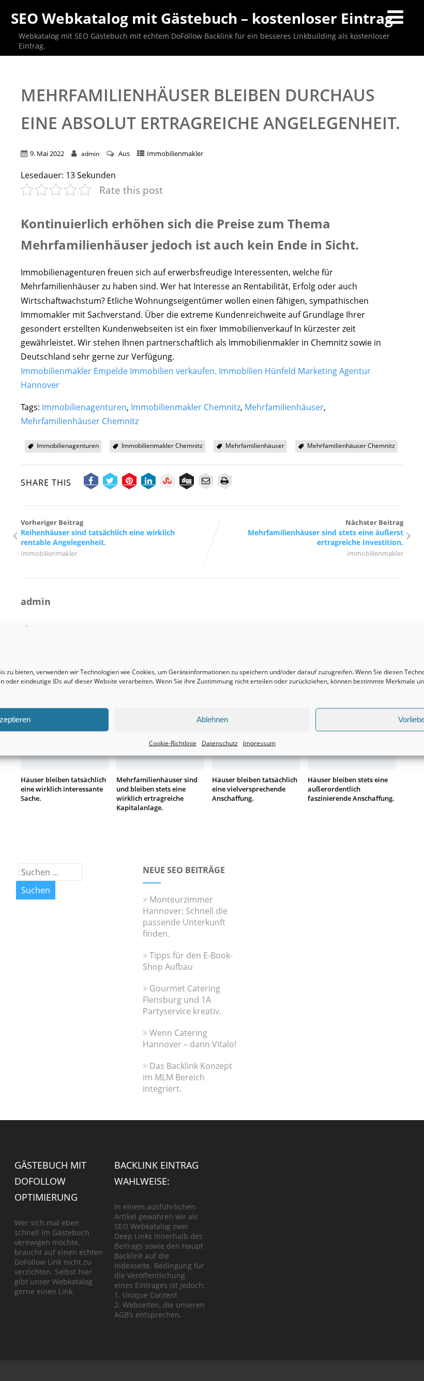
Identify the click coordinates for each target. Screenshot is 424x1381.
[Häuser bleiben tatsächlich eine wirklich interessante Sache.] (65, 766)
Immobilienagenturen (84, 407)
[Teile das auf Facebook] (91, 482)
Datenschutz (220, 742)
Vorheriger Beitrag (98, 532)
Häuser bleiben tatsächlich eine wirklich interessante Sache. (63, 789)
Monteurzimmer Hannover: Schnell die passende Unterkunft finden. (185, 916)
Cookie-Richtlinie (172, 742)
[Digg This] (186, 482)
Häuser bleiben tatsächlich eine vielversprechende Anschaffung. (254, 789)
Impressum (259, 742)
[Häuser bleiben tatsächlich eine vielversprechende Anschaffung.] (256, 766)
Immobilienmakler (175, 153)
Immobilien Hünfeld (257, 371)
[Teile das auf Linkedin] (148, 482)
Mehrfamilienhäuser (284, 407)
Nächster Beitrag (325, 532)
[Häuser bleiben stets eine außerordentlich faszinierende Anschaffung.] (352, 766)
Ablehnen (212, 719)
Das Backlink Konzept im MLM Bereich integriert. (187, 1077)
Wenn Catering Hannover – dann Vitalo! (189, 1038)
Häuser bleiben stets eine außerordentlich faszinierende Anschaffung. (351, 789)
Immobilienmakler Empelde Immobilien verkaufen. (119, 371)
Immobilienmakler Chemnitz (185, 407)
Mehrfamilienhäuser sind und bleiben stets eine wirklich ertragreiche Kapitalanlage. (157, 793)
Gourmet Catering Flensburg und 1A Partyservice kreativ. (182, 1000)
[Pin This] (129, 482)
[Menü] (395, 16)
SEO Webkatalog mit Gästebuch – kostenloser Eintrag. (204, 18)
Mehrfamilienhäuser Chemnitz (80, 421)
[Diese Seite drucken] (225, 482)
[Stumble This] (167, 482)
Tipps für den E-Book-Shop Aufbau (188, 961)
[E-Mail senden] (206, 482)
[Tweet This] (110, 482)
